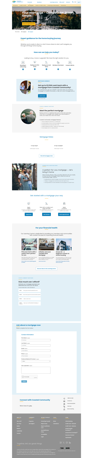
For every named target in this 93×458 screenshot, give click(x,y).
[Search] (73, 2)
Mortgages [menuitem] (31, 5)
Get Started (46, 214)
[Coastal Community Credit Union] (18, 2)
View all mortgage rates (46, 156)
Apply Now (28, 214)
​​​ (34, 62)
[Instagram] (67, 442)
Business (39, 2)
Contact (68, 2)
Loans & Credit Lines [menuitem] (40, 5)
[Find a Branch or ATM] (75, 2)
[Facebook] (60, 442)
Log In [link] (79, 2)
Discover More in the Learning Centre (46, 268)
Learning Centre (54, 2)
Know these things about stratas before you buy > (62, 262)
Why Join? (62, 2)
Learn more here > (42, 261)
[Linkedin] (70, 442)
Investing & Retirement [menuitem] (53, 5)
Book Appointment (64, 214)
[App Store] (62, 448)
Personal (30, 2)
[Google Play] (67, 448)
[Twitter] (64, 442)
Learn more (42, 96)
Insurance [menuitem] (63, 5)
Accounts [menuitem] (15, 5)
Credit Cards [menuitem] (23, 5)
